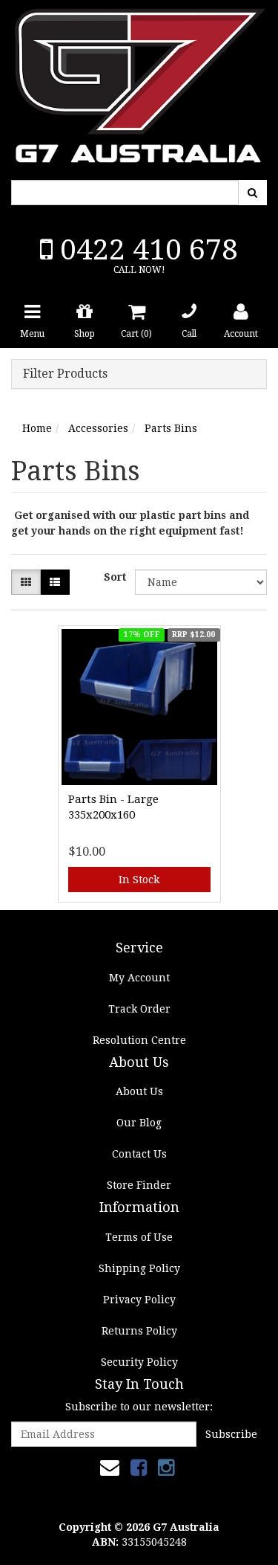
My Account (139, 978)
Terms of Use (139, 1237)
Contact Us (139, 1154)
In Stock (139, 879)
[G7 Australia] (139, 82)
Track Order (139, 1009)
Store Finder (139, 1185)
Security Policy (139, 1362)
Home (37, 428)
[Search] (252, 192)
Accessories (98, 428)
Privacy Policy (139, 1300)
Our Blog (139, 1123)
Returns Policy (139, 1331)
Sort (114, 577)
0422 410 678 (145, 249)
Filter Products (65, 374)
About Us (139, 1091)
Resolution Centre (139, 1040)
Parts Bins (171, 428)
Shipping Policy (139, 1268)
